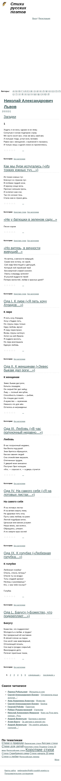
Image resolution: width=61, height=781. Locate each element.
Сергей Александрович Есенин (23, 695)
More (57, 759)
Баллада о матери (37, 718)
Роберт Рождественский (20, 710)
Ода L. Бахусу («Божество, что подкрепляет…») (28, 614)
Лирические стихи (32, 743)
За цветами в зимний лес (33, 721)
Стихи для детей (13, 746)
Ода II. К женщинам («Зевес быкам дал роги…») (26, 368)
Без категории (19, 159)
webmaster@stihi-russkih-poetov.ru (33, 770)
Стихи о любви (10, 756)
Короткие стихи (20, 212)
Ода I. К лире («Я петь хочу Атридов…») (25, 303)
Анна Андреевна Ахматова (21, 701)
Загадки (10, 117)
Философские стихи (15, 750)
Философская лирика (29, 756)
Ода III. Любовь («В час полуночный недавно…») (23, 430)
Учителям (38, 710)
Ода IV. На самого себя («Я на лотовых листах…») (27, 492)
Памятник (30, 707)
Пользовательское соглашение (19, 773)
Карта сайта (10, 770)
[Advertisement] (30, 58)
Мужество (40, 701)
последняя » (49, 675)
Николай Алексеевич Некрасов (23, 713)
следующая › (34, 675)
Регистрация (44, 18)
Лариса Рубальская (17, 692)
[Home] (4, 4)
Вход (34, 18)
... (23, 150)
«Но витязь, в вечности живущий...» (22, 250)
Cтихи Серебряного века (15, 753)
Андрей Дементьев (17, 718)
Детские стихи (50, 743)
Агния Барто (14, 721)
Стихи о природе (13, 743)
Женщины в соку (37, 692)
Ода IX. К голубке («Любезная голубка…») (27, 555)
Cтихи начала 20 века (42, 753)
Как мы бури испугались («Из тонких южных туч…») (27, 168)
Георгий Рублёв (16, 707)
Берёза (44, 704)
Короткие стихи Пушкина (35, 746)
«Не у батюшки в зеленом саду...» (30, 219)
